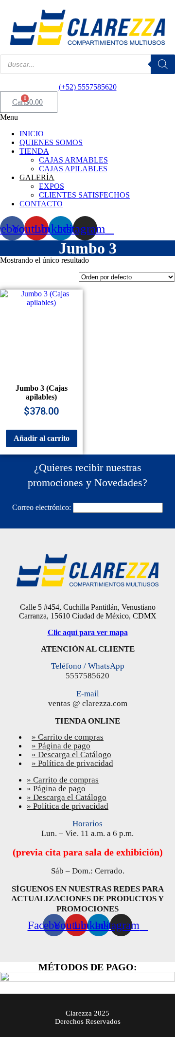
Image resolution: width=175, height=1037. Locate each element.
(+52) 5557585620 (88, 87)
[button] (87, 117)
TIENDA (34, 151)
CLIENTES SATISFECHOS (84, 195)
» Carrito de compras (63, 779)
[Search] (163, 64)
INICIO (31, 133)
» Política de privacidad (72, 763)
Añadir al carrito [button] (42, 438)
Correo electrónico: (41, 507)
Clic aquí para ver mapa (88, 632)
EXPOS (51, 186)
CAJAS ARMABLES (73, 160)
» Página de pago (56, 788)
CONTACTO (41, 204)
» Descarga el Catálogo (66, 797)
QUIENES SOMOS (51, 142)
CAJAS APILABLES (73, 168)
